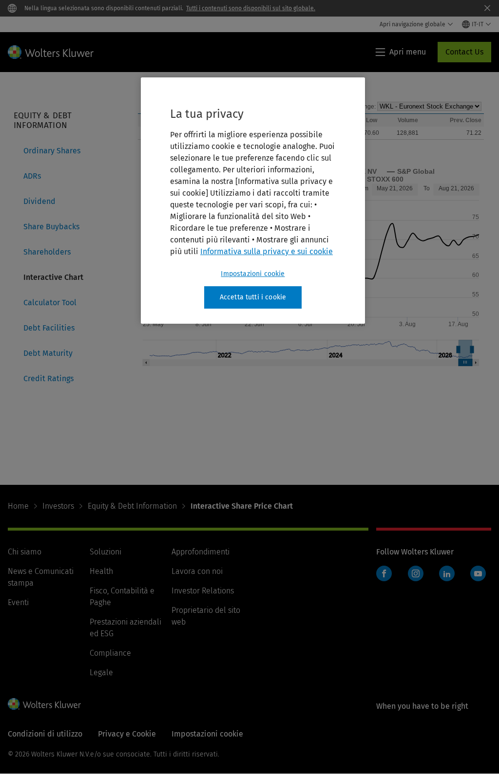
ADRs (32, 176)
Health (101, 571)
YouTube (478, 573)
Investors (58, 506)
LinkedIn (447, 573)
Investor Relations (203, 590)
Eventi (18, 602)
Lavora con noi (197, 571)
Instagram (415, 573)
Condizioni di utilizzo (45, 733)
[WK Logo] (44, 704)
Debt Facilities (49, 327)
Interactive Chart (53, 277)
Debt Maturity (48, 353)
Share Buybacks (51, 226)
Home (18, 506)
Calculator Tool (50, 302)
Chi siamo (24, 551)
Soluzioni (105, 551)
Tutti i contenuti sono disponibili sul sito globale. (250, 8)
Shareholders (47, 252)
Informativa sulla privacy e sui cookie (266, 251)
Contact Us (464, 51)
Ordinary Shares (51, 150)
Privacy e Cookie (127, 733)
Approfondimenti (201, 551)
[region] (253, 200)
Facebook (384, 573)
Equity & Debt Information (132, 506)
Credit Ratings (48, 378)
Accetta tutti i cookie (253, 297)
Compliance (110, 653)
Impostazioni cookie (253, 274)
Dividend (39, 201)
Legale (101, 672)
